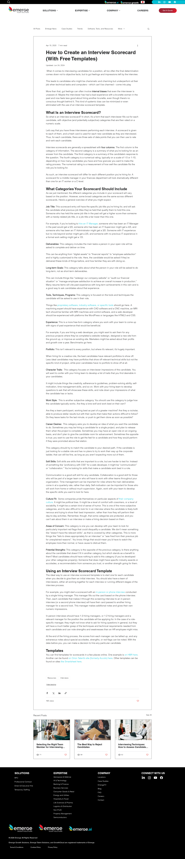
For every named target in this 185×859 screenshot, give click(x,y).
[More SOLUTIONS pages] (57, 10)
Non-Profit (57, 810)
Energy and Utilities (61, 795)
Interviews (64, 678)
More (120, 29)
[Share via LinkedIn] (59, 693)
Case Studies (67, 29)
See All (149, 715)
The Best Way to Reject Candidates (89, 745)
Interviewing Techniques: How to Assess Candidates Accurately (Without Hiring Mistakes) (132, 745)
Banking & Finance (61, 784)
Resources (52, 678)
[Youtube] (169, 2)
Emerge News (51, 29)
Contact (101, 800)
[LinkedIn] (159, 2)
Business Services (60, 788)
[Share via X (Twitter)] (53, 693)
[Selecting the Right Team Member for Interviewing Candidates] (51, 730)
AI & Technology (59, 780)
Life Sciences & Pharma (63, 802)
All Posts (36, 29)
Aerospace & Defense (62, 777)
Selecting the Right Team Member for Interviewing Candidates (49, 745)
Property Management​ (62, 813)
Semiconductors (60, 817)
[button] (148, 29)
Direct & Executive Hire (23, 786)
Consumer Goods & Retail (63, 791)
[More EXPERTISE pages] (89, 10)
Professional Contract (23, 782)
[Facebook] (175, 2)
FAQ (99, 792)
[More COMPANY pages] (119, 10)
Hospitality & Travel (61, 799)
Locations (102, 777)
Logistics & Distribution (62, 806)
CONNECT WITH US (153, 773)
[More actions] (137, 45)
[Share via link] (65, 693)
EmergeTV (102, 785)
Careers (101, 796)
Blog (99, 789)
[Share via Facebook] (47, 693)
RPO (16, 778)
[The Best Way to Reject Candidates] (92, 730)
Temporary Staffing (22, 790)
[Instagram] (164, 2)
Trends (80, 29)
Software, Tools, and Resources (100, 29)
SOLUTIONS (22, 773)
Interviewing (51, 684)
